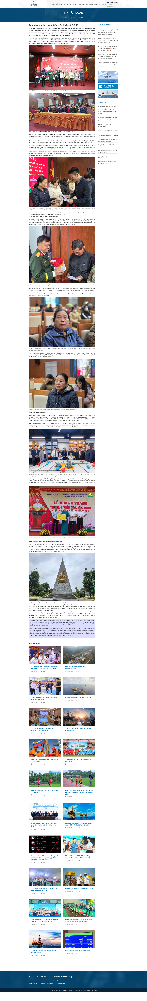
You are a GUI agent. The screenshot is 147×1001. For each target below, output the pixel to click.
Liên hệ (104, 4)
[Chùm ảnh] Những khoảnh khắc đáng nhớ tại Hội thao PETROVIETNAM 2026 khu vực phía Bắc (79, 792)
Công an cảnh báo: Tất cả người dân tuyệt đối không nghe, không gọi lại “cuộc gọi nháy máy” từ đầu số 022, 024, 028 (44, 857)
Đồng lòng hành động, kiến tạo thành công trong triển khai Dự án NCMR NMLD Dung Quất (44, 825)
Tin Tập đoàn (79, 17)
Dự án (74, 4)
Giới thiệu (62, 4)
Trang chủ (54, 4)
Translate (112, 6)
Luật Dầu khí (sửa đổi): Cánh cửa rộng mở (78, 697)
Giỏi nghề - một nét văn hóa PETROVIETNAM (79, 889)
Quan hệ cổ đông (83, 4)
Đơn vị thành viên (94, 4)
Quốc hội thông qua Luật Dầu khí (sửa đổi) (78, 950)
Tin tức (69, 4)
